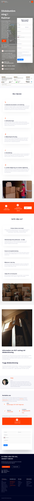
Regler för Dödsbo (29, 482)
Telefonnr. (18, 35)
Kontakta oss (20, 482)
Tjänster (19, 484)
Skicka (5, 445)
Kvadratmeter (19, 47)
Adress (18, 39)
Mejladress (19, 31)
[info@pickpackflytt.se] (5, 45)
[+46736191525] (4, 44)
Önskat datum (19, 43)
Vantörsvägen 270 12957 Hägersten (15, 404)
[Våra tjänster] (4, 46)
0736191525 (21, 398)
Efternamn (26, 27)
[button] (4, 41)
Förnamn (18, 27)
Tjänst (18, 23)
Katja (11, 378)
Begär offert (20, 59)
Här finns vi (19, 483)
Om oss (19, 481)
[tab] (8, 55)
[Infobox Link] (6, 208)
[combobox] (18, 37)
